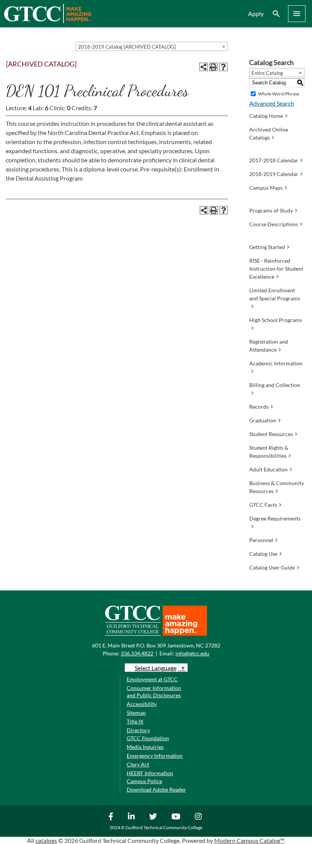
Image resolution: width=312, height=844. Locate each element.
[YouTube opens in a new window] (177, 816)
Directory (138, 730)
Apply (256, 13)
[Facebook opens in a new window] (112, 816)
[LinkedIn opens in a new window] (132, 816)
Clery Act (138, 764)
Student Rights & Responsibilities (268, 451)
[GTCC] (47, 21)
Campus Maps (266, 187)
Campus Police (144, 781)
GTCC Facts (263, 504)
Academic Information (275, 363)
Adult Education (268, 469)
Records (259, 406)
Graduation (262, 420)
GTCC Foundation (148, 738)
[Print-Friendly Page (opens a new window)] (213, 67)
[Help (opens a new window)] (223, 67)
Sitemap (136, 712)
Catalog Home (266, 116)
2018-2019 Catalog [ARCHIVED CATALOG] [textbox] (127, 47)
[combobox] (152, 46)
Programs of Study (271, 210)
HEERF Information (150, 773)
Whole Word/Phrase (278, 94)
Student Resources (271, 434)
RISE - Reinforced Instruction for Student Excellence (276, 268)
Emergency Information (155, 755)
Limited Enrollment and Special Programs (274, 294)
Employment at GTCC (152, 679)
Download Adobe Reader (156, 789)
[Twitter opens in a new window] (154, 816)
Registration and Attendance (268, 345)
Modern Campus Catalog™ (249, 840)
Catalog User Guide (272, 567)
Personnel (261, 540)
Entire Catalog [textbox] (267, 73)
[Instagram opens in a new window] (199, 816)
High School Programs (275, 320)
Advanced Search (271, 103)
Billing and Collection (274, 385)
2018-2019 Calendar (273, 174)
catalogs (46, 840)
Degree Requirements (275, 518)
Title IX (135, 721)
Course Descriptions (273, 224)
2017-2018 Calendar (273, 160)
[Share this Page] (203, 67)
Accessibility (142, 704)
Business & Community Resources (276, 487)
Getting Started (267, 247)
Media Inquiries (145, 747)
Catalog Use (263, 554)
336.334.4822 (137, 653)
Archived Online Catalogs (268, 133)
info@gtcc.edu (192, 653)
